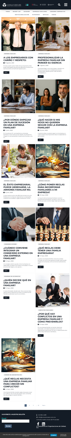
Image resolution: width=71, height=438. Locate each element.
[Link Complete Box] (18, 305)
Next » (44, 405)
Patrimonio (36, 14)
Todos (8, 11)
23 (38, 405)
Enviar (8, 426)
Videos (54, 14)
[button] (59, 5)
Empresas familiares (40, 11)
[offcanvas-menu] (66, 5)
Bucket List (17, 11)
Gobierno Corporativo (57, 11)
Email (4, 418)
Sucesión (27, 11)
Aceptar (53, 435)
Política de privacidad (63, 435)
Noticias (46, 14)
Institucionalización (22, 14)
